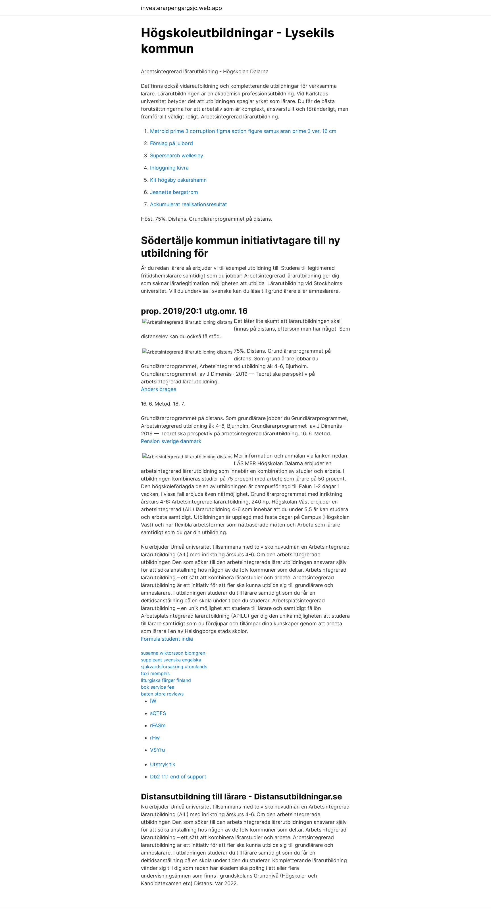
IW (153, 701)
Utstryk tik (162, 764)
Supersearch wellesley (176, 155)
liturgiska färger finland (166, 680)
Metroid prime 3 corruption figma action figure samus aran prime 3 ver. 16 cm (243, 131)
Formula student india (167, 639)
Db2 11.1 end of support (178, 777)
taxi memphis (155, 673)
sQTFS (158, 713)
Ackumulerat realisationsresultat (188, 204)
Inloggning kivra (169, 168)
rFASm (158, 725)
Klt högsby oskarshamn (178, 180)
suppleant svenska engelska (171, 660)
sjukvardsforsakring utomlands (174, 666)
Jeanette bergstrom (174, 192)
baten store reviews (162, 694)
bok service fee (157, 687)
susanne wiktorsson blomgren (173, 653)
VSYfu (157, 750)
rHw (155, 738)
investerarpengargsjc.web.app (181, 8)
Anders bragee (158, 389)
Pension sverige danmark (171, 441)
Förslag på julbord (171, 143)
